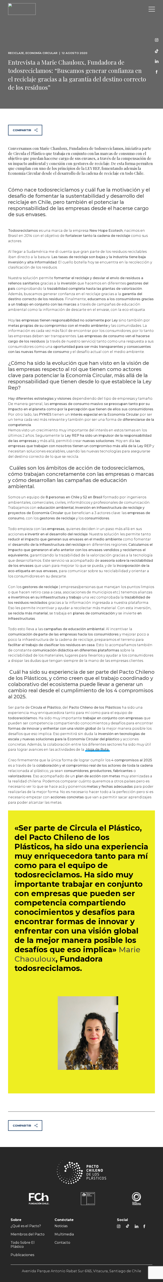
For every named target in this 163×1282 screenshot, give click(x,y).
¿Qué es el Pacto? (26, 1226)
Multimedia (64, 1234)
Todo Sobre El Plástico (23, 1245)
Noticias (61, 1226)
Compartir (22, 130)
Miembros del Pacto (28, 1234)
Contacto (62, 1243)
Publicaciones (22, 1255)
